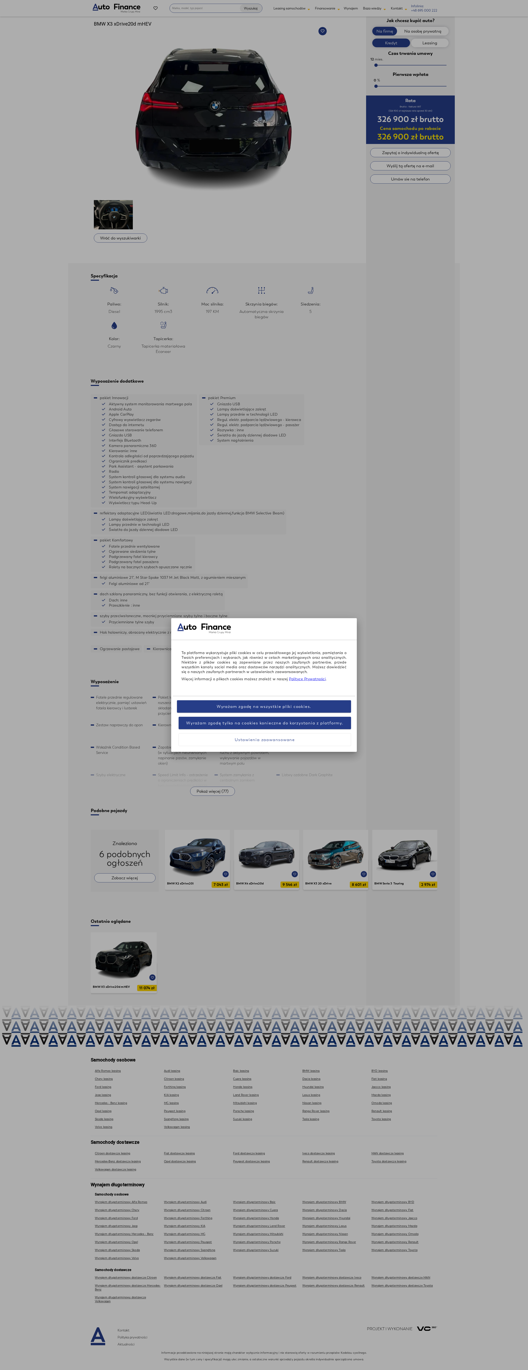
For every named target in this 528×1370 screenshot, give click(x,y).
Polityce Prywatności (307, 679)
